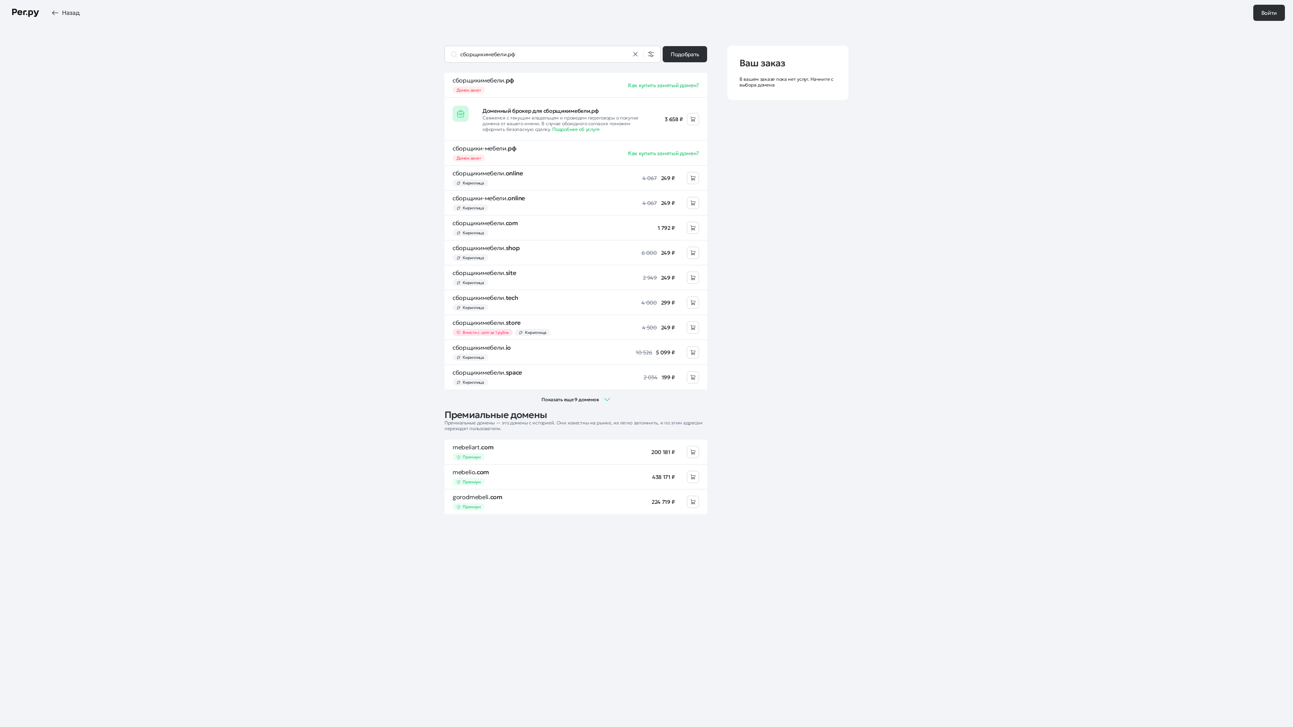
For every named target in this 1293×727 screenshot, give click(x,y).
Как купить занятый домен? (663, 85)
